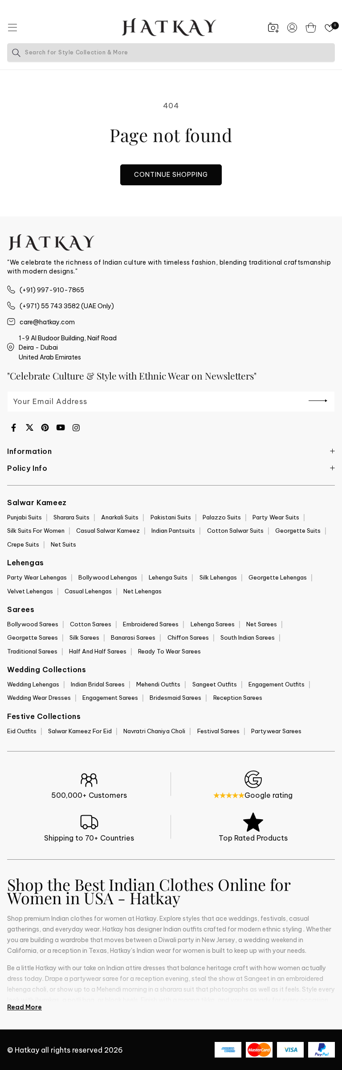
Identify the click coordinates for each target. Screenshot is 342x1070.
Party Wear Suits (275, 517)
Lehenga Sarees (213, 624)
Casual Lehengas (88, 591)
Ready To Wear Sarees (169, 651)
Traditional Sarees (32, 651)
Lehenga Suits (168, 577)
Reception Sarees (237, 697)
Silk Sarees (84, 637)
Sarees (21, 609)
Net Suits (63, 544)
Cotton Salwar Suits (235, 530)
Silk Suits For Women (36, 530)
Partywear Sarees (276, 731)
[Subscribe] (318, 401)
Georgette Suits (298, 530)
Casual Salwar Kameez (108, 530)
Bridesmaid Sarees (175, 697)
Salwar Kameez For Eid (80, 731)
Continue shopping (171, 175)
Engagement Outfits (276, 684)
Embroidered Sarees (151, 624)
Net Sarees (261, 624)
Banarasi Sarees (133, 637)
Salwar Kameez (37, 502)
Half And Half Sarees (97, 651)
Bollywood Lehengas (107, 577)
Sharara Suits (71, 517)
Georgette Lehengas (277, 577)
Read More (24, 1007)
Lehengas (25, 562)
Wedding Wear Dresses (39, 697)
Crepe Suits (23, 544)
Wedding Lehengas (33, 684)
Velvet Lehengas (30, 591)
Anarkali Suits (119, 517)
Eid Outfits (22, 731)
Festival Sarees (218, 731)
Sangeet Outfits (214, 684)
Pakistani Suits (171, 517)
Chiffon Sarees (188, 637)
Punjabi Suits (24, 517)
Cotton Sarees (90, 624)
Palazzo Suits (222, 517)
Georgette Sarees (32, 637)
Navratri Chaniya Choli (154, 731)
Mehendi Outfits (158, 684)
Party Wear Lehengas (37, 577)
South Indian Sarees (247, 637)
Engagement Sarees (110, 697)
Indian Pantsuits (173, 530)
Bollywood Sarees (32, 624)
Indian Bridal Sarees (98, 684)
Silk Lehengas (218, 577)
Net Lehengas (142, 591)
